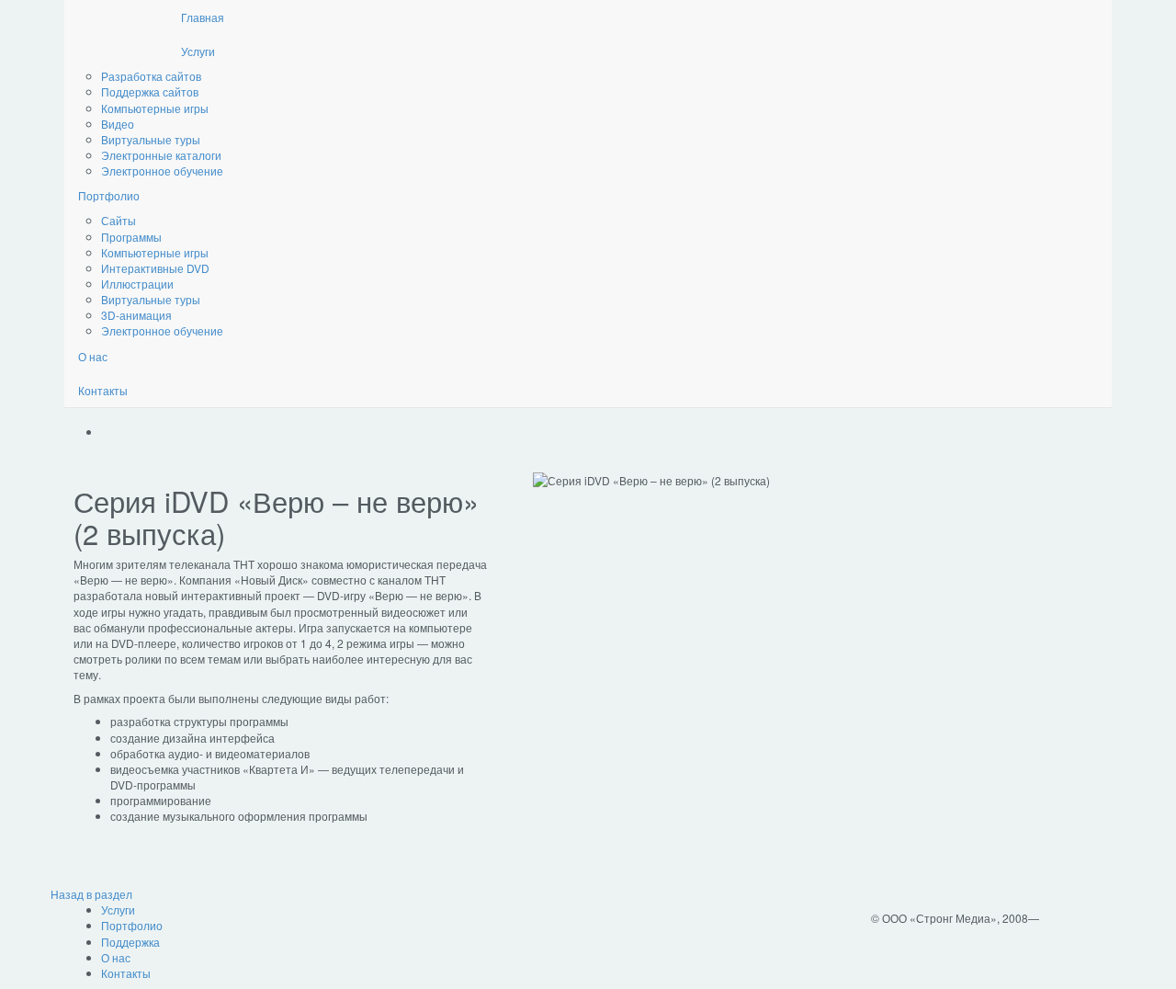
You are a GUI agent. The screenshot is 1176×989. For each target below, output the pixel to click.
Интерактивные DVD (155, 268)
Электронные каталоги (161, 155)
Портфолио (109, 195)
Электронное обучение (162, 170)
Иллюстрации (137, 283)
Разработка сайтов (151, 76)
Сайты (118, 220)
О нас (92, 356)
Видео (117, 123)
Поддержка (130, 941)
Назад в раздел (91, 894)
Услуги (198, 51)
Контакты (103, 390)
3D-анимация (136, 315)
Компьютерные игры (155, 108)
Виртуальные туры (150, 139)
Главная (202, 17)
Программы (131, 236)
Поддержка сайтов (149, 91)
